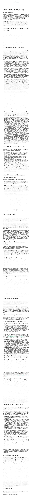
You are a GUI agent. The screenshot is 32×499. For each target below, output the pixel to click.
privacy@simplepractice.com (12, 336)
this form (22, 336)
